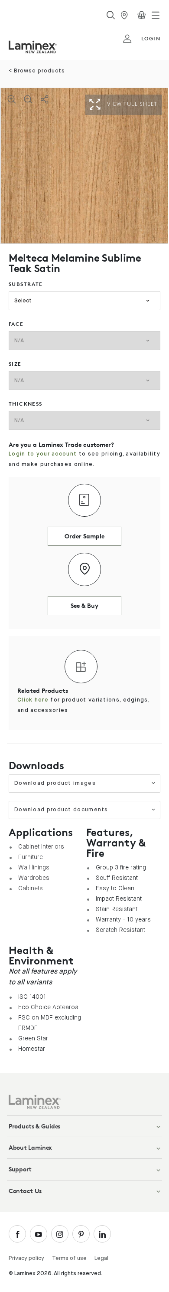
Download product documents (61, 810)
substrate (26, 284)
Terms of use (69, 1258)
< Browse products (37, 71)
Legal (101, 1258)
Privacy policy (26, 1258)
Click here (33, 700)
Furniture (30, 856)
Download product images (55, 783)
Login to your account (43, 454)
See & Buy (84, 605)
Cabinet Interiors (41, 846)
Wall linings (33, 867)
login (150, 38)
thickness (25, 403)
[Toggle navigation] (155, 15)
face (16, 324)
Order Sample (84, 536)
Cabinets (30, 888)
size (15, 364)
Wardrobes (33, 877)
